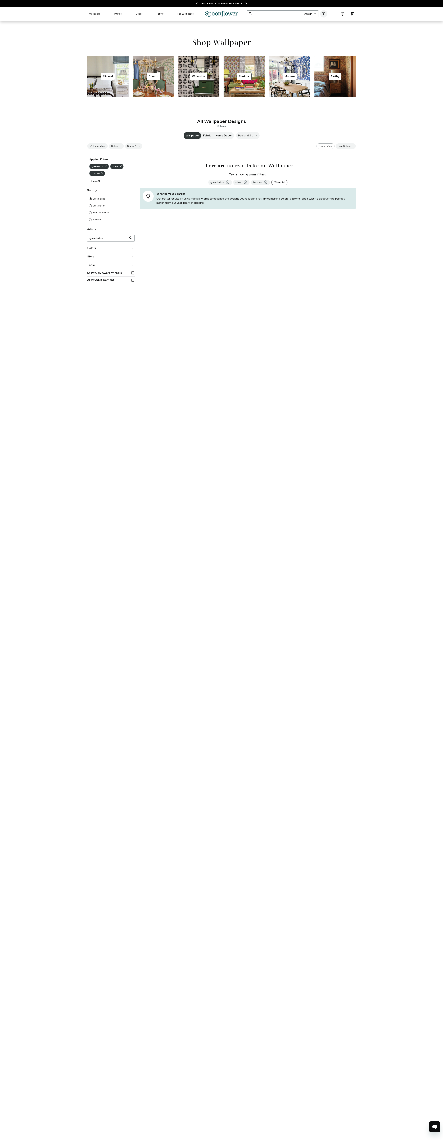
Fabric (160, 13)
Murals (118, 13)
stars (117, 166)
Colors (117, 146)
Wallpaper (94, 13)
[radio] (90, 198)
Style (110, 256)
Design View (325, 146)
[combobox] (310, 13)
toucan (98, 173)
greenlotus (100, 166)
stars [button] (241, 182)
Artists (110, 229)
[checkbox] (132, 272)
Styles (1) (134, 146)
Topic (110, 265)
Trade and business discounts (221, 3)
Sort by (110, 190)
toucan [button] (260, 182)
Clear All (95, 180)
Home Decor (223, 135)
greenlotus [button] (220, 182)
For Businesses (186, 13)
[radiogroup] (111, 209)
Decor (139, 13)
